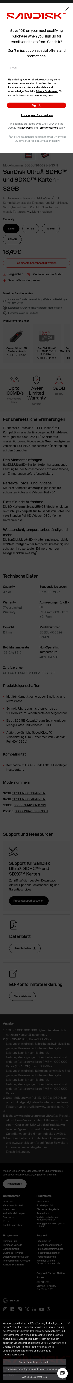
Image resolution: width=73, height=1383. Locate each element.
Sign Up (36, 105)
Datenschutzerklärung (22, 1350)
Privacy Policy (25, 127)
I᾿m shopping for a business (37, 115)
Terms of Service (48, 127)
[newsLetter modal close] (67, 9)
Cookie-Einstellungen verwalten (34, 1362)
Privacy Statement (47, 91)
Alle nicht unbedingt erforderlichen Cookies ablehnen (34, 1369)
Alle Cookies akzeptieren (34, 1376)
